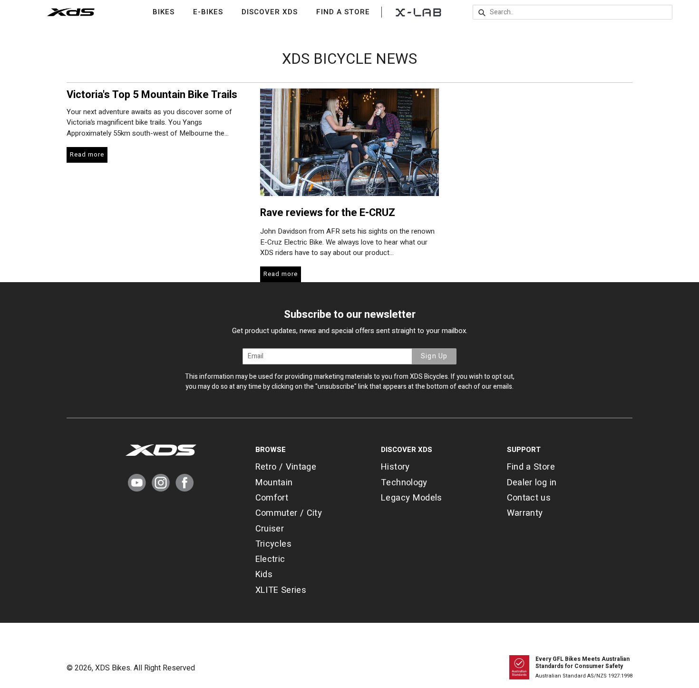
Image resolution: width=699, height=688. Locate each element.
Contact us (529, 497)
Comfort (272, 497)
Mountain (274, 482)
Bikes (169, 11)
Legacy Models (411, 497)
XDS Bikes (112, 668)
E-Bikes (214, 11)
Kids (263, 574)
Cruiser (269, 528)
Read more (87, 154)
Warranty (525, 513)
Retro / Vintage (285, 467)
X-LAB (418, 12)
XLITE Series (280, 590)
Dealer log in (532, 482)
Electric (270, 559)
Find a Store (343, 12)
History (395, 467)
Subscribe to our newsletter (350, 314)
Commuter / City (288, 513)
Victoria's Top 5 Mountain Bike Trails (152, 94)
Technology (404, 482)
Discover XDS (276, 11)
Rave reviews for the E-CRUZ (327, 212)
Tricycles (273, 544)
